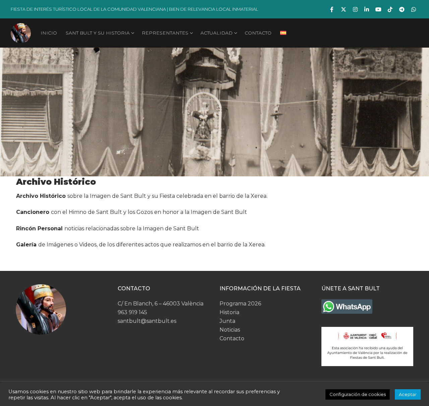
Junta (227, 321)
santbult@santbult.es (147, 321)
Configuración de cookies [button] (357, 394)
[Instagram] (355, 9)
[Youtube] (378, 9)
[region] (214, 112)
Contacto (232, 338)
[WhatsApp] (413, 9)
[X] (344, 9)
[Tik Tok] (390, 9)
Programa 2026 (240, 303)
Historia (229, 312)
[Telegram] (402, 9)
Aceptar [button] (408, 394)
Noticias (230, 330)
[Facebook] (332, 9)
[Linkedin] (367, 9)
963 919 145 (132, 312)
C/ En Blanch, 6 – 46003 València (160, 303)
